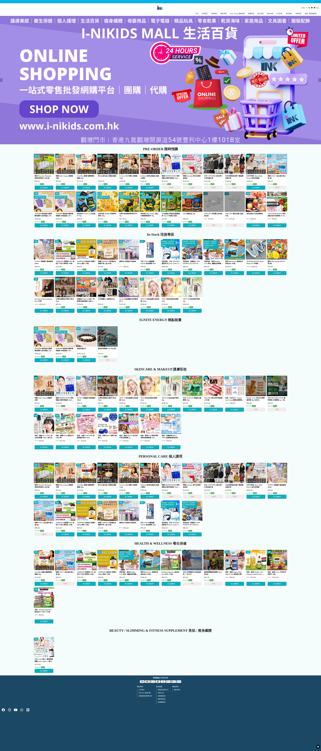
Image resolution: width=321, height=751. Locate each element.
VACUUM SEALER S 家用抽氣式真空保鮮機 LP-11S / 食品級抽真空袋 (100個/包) (277, 215)
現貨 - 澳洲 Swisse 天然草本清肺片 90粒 (277, 573)
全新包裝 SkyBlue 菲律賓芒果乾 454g (107, 215)
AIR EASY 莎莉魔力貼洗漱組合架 (213, 215)
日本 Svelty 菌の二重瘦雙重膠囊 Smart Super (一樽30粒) (44, 660)
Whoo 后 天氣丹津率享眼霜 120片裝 (213, 399)
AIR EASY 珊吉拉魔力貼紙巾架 (234, 215)
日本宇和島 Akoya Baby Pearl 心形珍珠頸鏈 (254, 177)
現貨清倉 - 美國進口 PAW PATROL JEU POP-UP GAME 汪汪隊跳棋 (191, 263)
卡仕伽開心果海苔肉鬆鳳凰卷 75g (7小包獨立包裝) (171, 215)
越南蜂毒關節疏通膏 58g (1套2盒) (213, 573)
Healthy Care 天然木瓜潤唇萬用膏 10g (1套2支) (256, 399)
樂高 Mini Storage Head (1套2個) (276, 262)
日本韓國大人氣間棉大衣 (106, 299)
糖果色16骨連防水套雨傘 (127, 261)
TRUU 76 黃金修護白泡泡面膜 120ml (150, 300)
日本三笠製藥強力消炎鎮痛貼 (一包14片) (192, 573)
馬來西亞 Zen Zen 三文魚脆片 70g (86, 215)
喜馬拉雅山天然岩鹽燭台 (255, 213)
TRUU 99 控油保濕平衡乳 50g (191, 300)
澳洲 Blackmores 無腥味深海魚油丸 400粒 (234, 262)
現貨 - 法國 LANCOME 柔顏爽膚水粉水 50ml (86, 436)
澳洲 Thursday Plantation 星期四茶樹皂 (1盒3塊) (43, 177)
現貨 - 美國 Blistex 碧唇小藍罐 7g (107, 436)
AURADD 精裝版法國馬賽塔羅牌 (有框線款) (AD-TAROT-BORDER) (64, 215)
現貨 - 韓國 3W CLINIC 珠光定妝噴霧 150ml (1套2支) (43, 436)
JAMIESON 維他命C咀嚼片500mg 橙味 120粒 (86, 262)
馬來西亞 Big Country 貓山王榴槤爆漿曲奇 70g (149, 215)
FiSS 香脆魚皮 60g (189, 213)
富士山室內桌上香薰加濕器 (107, 176)
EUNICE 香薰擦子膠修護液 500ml (44, 262)
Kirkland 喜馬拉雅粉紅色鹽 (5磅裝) (150, 177)
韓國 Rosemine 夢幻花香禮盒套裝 (192, 177)
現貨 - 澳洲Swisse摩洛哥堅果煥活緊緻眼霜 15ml (149, 436)
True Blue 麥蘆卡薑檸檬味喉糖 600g (85, 177)
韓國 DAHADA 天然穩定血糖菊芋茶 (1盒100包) (107, 262)
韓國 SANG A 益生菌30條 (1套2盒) (277, 177)
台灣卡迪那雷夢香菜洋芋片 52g (128, 215)
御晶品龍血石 (81, 348)
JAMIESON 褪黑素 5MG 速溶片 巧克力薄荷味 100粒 (65, 262)
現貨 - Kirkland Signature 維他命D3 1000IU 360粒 (43, 611)
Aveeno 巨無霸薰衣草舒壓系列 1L (128, 300)
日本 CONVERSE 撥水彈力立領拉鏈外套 (213, 177)
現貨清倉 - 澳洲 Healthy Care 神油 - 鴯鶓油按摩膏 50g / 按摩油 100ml (212, 263)
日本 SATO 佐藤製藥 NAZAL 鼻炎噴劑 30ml (148, 262)
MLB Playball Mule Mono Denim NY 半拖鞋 (255, 262)
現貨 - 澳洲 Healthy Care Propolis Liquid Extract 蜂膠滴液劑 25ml (255, 573)
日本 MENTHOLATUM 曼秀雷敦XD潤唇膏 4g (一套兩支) (277, 399)
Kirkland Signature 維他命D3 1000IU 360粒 (170, 573)
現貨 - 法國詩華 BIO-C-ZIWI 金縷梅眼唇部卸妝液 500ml (170, 437)
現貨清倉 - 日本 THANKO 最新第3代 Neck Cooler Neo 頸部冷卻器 (171, 263)
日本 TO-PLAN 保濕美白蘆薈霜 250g (192, 399)
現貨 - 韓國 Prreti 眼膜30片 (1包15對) (65, 436)
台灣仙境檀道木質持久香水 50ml (65, 300)
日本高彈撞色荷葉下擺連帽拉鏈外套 (234, 177)
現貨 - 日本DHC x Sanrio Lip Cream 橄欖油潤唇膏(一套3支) (234, 399)
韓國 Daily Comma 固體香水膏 (64, 177)
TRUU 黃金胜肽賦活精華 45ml (170, 300)
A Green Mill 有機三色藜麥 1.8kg (128, 177)
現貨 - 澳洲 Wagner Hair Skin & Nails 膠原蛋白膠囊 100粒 (234, 573)
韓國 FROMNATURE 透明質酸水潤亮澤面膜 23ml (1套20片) (170, 177)
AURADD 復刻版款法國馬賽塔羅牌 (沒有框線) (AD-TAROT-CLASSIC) (43, 215)
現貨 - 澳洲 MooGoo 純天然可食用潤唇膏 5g (128, 436)
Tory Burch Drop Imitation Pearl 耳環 (43, 300)
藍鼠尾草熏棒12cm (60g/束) (107, 348)
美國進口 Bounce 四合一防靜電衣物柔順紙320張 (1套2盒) (86, 300)
